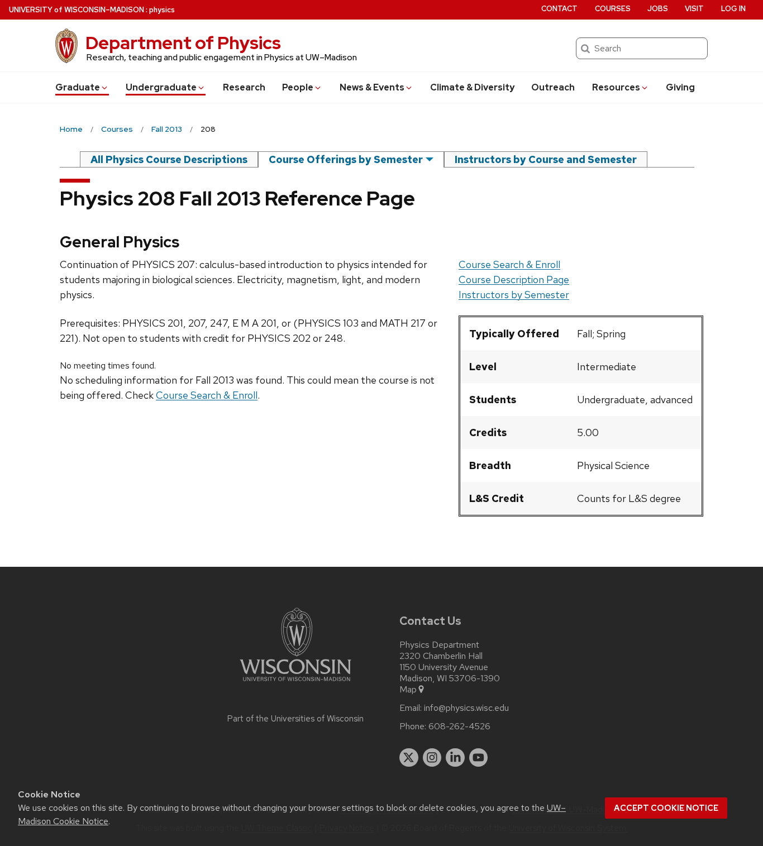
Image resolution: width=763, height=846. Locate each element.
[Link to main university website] (295, 683)
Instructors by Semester (514, 294)
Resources (616, 87)
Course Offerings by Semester (346, 159)
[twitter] (408, 757)
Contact (559, 8)
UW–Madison (76, 10)
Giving (680, 87)
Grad (77, 87)
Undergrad (161, 87)
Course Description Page (514, 279)
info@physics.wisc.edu (466, 708)
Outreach (553, 87)
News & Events (372, 87)
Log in (733, 8)
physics (162, 10)
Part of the (295, 718)
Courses (613, 8)
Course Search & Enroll (509, 264)
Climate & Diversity (472, 87)
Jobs (657, 8)
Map (408, 689)
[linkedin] (455, 757)
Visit (694, 8)
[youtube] (478, 757)
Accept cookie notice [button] (666, 808)
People (297, 87)
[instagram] (432, 757)
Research (244, 87)
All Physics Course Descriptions (168, 159)
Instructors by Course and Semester (546, 159)
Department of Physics (183, 43)
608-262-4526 (459, 726)
